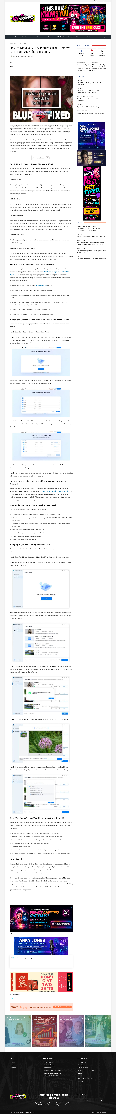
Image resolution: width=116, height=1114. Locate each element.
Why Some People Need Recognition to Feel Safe (91, 258)
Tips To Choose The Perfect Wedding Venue (90, 107)
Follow (92, 49)
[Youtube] (105, 1)
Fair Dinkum (23, 43)
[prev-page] (78, 117)
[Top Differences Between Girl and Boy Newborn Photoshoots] (71, 1031)
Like (81, 49)
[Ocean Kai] (11, 56)
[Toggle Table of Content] (47, 157)
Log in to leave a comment (18, 998)
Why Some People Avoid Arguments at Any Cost (91, 236)
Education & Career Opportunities (88, 226)
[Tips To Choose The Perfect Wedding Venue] (98, 1031)
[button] (104, 37)
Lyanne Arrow (10, 1045)
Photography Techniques (85, 96)
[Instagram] (97, 1)
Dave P (35, 1045)
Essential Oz (81, 80)
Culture (79, 234)
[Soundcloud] (101, 1)
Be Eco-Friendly (82, 111)
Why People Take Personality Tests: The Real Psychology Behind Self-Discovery (90, 229)
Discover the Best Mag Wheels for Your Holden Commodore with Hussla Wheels (99, 67)
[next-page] (81, 117)
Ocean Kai (16, 56)
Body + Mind (81, 240)
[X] (103, 1)
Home (11, 43)
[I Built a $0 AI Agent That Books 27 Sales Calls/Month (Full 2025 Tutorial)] (44, 1031)
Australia (16, 43)
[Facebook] (94, 1)
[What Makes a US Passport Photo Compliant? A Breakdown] (18, 1031)
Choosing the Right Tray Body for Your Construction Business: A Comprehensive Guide (84, 67)
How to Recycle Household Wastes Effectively (90, 113)
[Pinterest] (99, 1)
